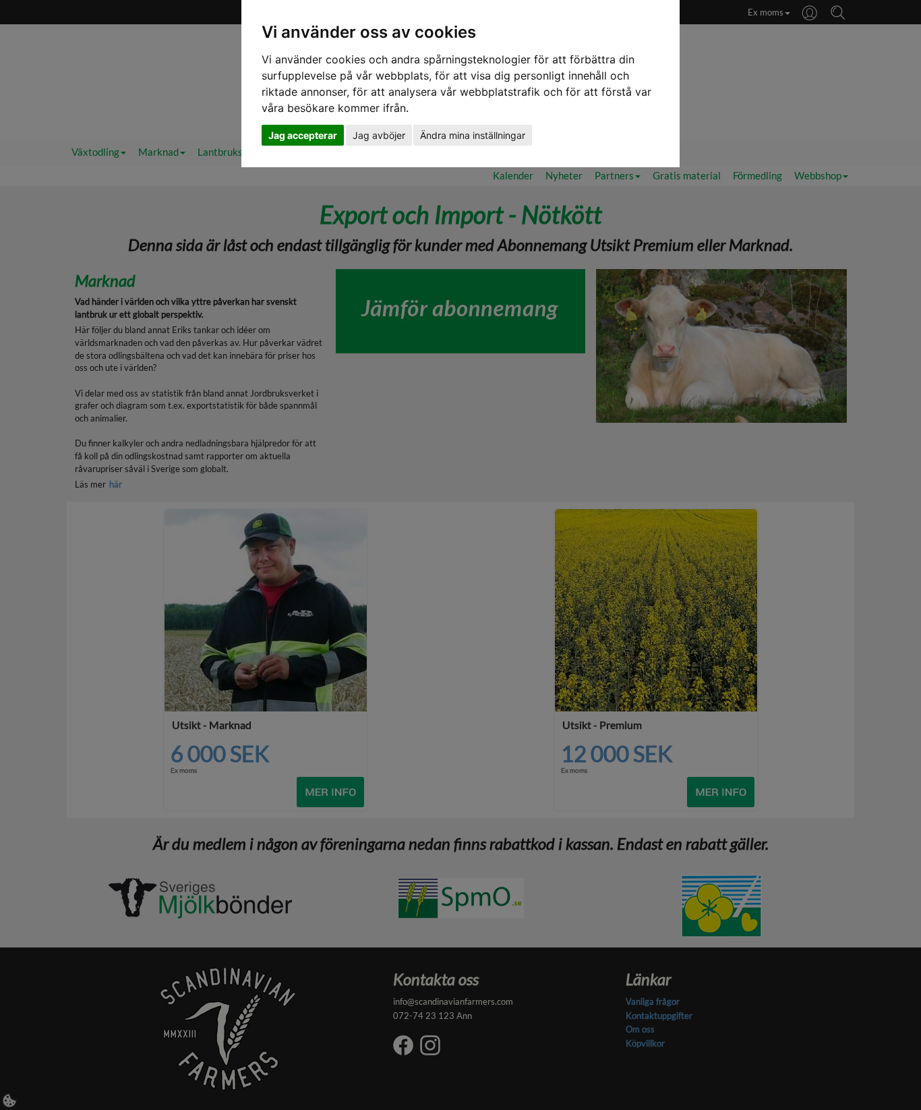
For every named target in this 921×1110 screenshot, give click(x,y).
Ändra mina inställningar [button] (472, 135)
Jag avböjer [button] (379, 135)
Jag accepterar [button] (302, 135)
